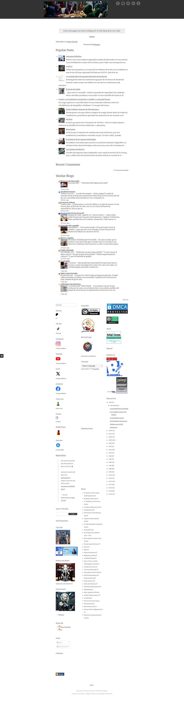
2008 (110, 437)
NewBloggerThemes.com (104, 694)
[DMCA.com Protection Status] (117, 313)
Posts (60, 642)
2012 (110, 450)
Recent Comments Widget (122, 170)
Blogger (97, 44)
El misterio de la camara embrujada (81, 139)
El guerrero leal (67, 275)
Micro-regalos (67, 238)
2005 (110, 402)
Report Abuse (61, 455)
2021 (110, 478)
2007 (110, 434)
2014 (110, 456)
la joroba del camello (70, 225)
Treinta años (66, 204)
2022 (110, 481)
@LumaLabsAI (65, 478)
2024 (110, 488)
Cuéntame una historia (71, 284)
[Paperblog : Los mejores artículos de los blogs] (111, 393)
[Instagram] (133, 3)
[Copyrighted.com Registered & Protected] (112, 323)
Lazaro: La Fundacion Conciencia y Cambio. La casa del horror (84, 99)
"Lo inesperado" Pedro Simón (80, 286)
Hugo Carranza (65, 627)
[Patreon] (123, 3)
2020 (110, 475)
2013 (110, 453)
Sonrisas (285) (74, 183)
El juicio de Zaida (73, 89)
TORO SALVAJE (67, 250)
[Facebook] (118, 3)
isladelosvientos (68, 192)
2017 (110, 465)
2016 (110, 462)
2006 (110, 430)
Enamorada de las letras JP (72, 213)
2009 (110, 440)
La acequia (65, 261)
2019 (110, 472)
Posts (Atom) (72, 42)
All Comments (63, 647)
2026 (110, 494)
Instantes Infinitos (73, 56)
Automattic (81, 694)
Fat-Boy (69, 119)
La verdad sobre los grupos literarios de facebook (86, 76)
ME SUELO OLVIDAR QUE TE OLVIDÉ (82, 240)
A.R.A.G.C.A (91, 691)
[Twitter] (128, 3)
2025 (110, 491)
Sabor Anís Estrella (69, 273)
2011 (110, 446)
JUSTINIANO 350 (67, 252)
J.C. (61, 630)
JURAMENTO (73, 227)
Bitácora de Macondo (70, 181)
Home (92, 36)
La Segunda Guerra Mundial (119, 409)
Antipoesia (113, 427)
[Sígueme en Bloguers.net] (114, 376)
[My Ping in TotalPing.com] (121, 393)
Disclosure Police (87, 428)
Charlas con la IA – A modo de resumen (76, 194)
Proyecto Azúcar (68, 202)
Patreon (61, 615)
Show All (125, 300)
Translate (96, 369)
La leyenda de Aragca (117, 418)
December (113, 405)
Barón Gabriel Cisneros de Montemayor (82, 109)
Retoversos (70, 129)
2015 (110, 459)
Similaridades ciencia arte (118, 421)
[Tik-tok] (138, 3)
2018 (110, 469)
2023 (110, 484)
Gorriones (72, 263)
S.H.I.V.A (69, 66)
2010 (110, 443)
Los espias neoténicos (75, 149)
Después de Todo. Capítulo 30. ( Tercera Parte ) (86, 215)
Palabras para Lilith (116, 424)
